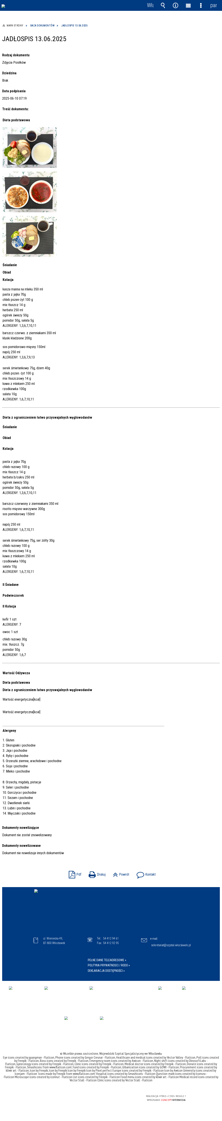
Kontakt (145, 873)
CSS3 (110, 1098)
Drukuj (96, 873)
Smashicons (34, 1067)
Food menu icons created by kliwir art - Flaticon (150, 1077)
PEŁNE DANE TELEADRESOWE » (107, 960)
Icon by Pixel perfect (99, 1070)
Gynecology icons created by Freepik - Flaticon (44, 1064)
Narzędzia (175, 5)
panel (213, 5)
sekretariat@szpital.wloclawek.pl (171, 945)
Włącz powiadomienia (150, 5)
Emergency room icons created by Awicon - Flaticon (121, 1060)
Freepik (61, 1073)
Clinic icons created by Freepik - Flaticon (99, 1064)
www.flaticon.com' (60, 1067)
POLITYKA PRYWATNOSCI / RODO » (109, 965)
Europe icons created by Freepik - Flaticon (138, 1070)
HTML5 (103, 1098)
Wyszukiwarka (163, 5)
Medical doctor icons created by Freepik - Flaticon (155, 1064)
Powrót (120, 873)
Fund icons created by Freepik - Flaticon (97, 1067)
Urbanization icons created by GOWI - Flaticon (150, 1067)
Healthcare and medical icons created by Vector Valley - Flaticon (155, 1057)
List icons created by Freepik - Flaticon (96, 1077)
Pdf (74, 873)
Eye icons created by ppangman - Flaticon (28, 1057)
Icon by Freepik (39, 1070)
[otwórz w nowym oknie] (24, 996)
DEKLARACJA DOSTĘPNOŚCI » (106, 970)
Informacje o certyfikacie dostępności (55, 1099)
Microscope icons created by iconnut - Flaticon (43, 1077)
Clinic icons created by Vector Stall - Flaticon (124, 1080)
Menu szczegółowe (201, 5)
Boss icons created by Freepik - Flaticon (64, 1060)
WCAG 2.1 (123, 1097)
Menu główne (188, 5)
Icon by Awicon (173, 1070)
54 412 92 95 (111, 943)
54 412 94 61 (111, 938)
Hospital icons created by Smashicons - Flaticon (125, 1073)
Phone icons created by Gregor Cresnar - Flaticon (85, 1057)
